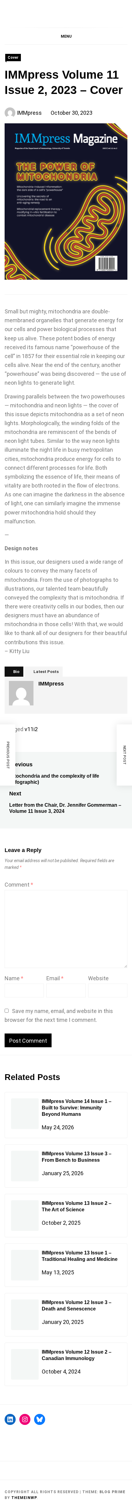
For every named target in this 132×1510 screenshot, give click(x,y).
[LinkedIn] (10, 1419)
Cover (13, 57)
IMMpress (29, 113)
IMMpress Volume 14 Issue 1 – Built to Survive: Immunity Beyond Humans (76, 1108)
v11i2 (31, 729)
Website (98, 978)
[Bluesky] (39, 1419)
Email (55, 978)
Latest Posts (46, 671)
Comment (19, 884)
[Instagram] (24, 1419)
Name (14, 978)
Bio (16, 671)
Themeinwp (24, 1498)
